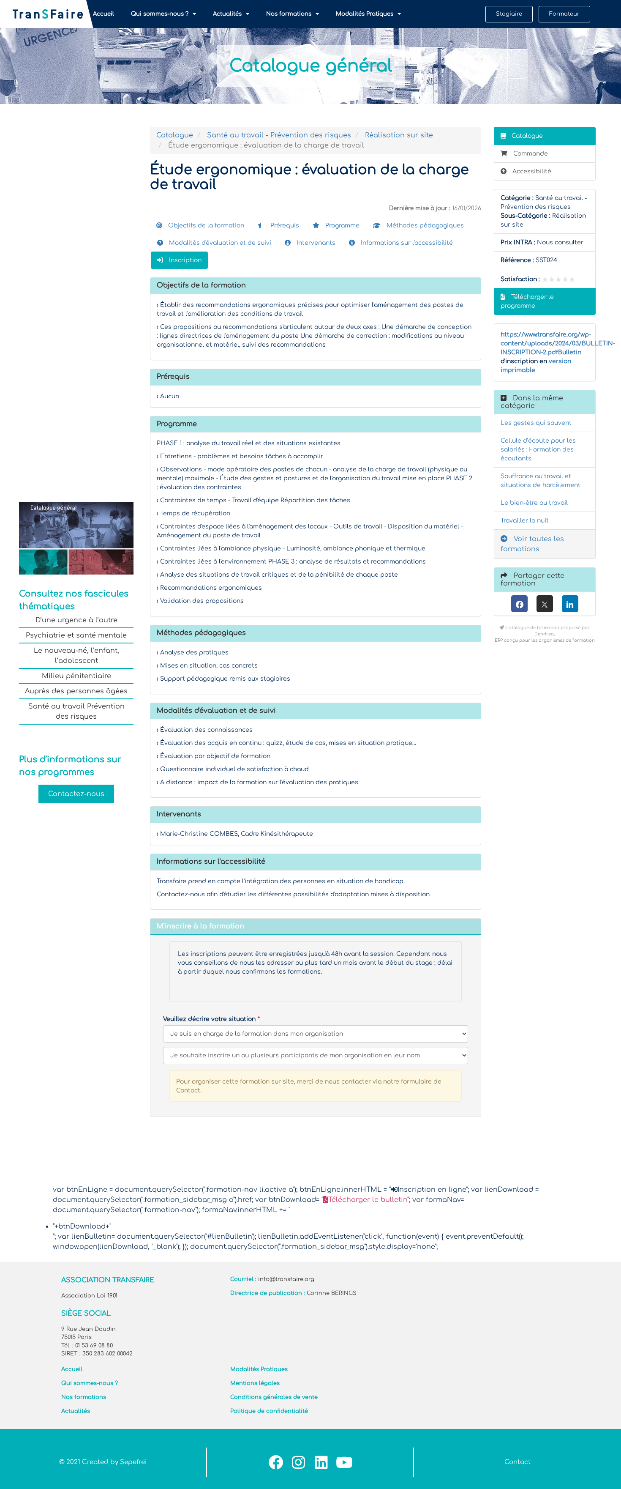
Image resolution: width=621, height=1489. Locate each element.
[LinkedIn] (570, 603)
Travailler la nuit (525, 520)
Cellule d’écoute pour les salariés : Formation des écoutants (538, 450)
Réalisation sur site (399, 135)
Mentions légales (255, 1383)
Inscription (184, 260)
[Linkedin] (321, 1462)
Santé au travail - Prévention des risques (279, 135)
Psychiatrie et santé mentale (76, 635)
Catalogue (174, 135)
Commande (530, 154)
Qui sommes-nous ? (159, 14)
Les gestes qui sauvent (536, 423)
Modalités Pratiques (364, 14)
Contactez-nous (76, 794)
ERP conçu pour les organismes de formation (545, 640)
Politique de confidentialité (269, 1411)
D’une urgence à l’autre (76, 620)
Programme (342, 225)
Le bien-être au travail (534, 503)
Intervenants (315, 243)
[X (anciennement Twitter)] (545, 603)
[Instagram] (298, 1462)
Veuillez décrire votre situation (209, 1019)
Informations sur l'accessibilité (406, 243)
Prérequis (284, 225)
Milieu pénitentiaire (76, 676)
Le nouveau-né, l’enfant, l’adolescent (76, 656)
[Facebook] (519, 603)
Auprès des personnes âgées (76, 691)
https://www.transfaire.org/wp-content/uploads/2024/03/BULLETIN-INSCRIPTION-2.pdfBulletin (558, 343)
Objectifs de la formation (205, 225)
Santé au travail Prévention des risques (76, 711)
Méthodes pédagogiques (424, 225)
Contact (517, 1462)
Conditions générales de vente (274, 1397)
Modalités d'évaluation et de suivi (219, 243)
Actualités (227, 14)
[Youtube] (344, 1462)
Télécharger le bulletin (367, 1200)
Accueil (103, 14)
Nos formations (288, 14)
